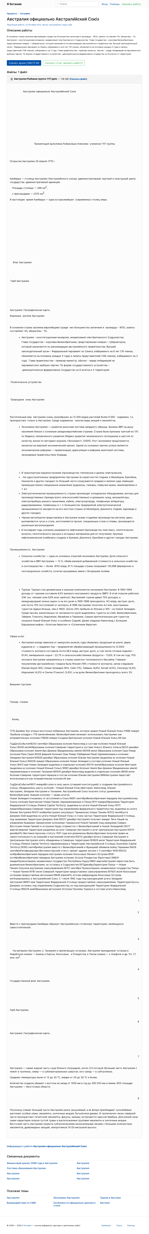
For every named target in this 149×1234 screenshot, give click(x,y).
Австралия (13, 1173)
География (25, 13)
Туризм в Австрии (110, 1197)
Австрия (105, 1202)
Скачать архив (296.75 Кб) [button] (24, 62)
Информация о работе (47, 1146)
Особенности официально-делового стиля (74, 1204)
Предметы (12, 13)
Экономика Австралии (66, 1197)
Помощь (115, 4)
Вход (105, 4)
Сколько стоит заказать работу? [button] (64, 62)
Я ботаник (26, 1225)
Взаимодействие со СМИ (21, 1202)
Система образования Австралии (26, 1168)
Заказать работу (131, 4)
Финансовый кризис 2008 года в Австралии (32, 1163)
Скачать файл (78, 78)
